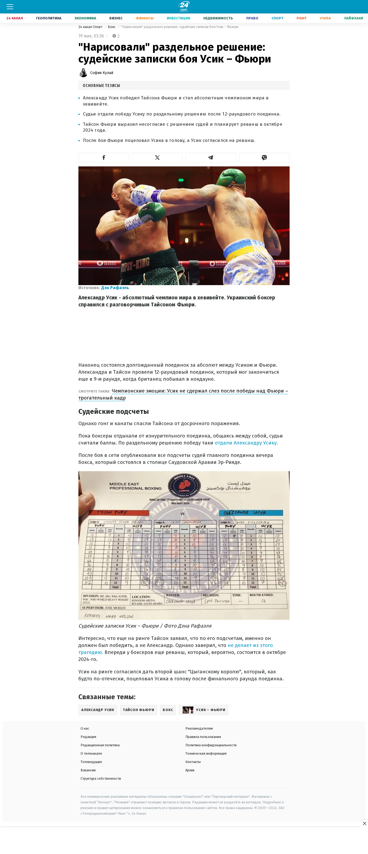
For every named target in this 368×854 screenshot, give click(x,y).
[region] (184, 841)
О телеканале (91, 753)
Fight (302, 18)
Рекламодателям (199, 728)
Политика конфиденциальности (211, 745)
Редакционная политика (100, 745)
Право (252, 18)
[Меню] (10, 6)
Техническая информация (206, 753)
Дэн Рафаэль (115, 287)
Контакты (193, 762)
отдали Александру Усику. (246, 443)
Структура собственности (101, 778)
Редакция (88, 737)
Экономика (85, 18)
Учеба (325, 18)
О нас (85, 728)
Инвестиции (178, 18)
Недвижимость (218, 18)
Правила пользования (203, 737)
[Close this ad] (364, 823)
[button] (103, 157)
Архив (190, 770)
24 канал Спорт (90, 27)
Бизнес (116, 18)
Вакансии (88, 770)
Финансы (145, 18)
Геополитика (48, 18)
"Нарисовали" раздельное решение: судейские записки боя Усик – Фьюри (179, 27)
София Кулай (101, 73)
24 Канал (14, 18)
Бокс (112, 27)
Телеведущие (91, 762)
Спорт (277, 18)
